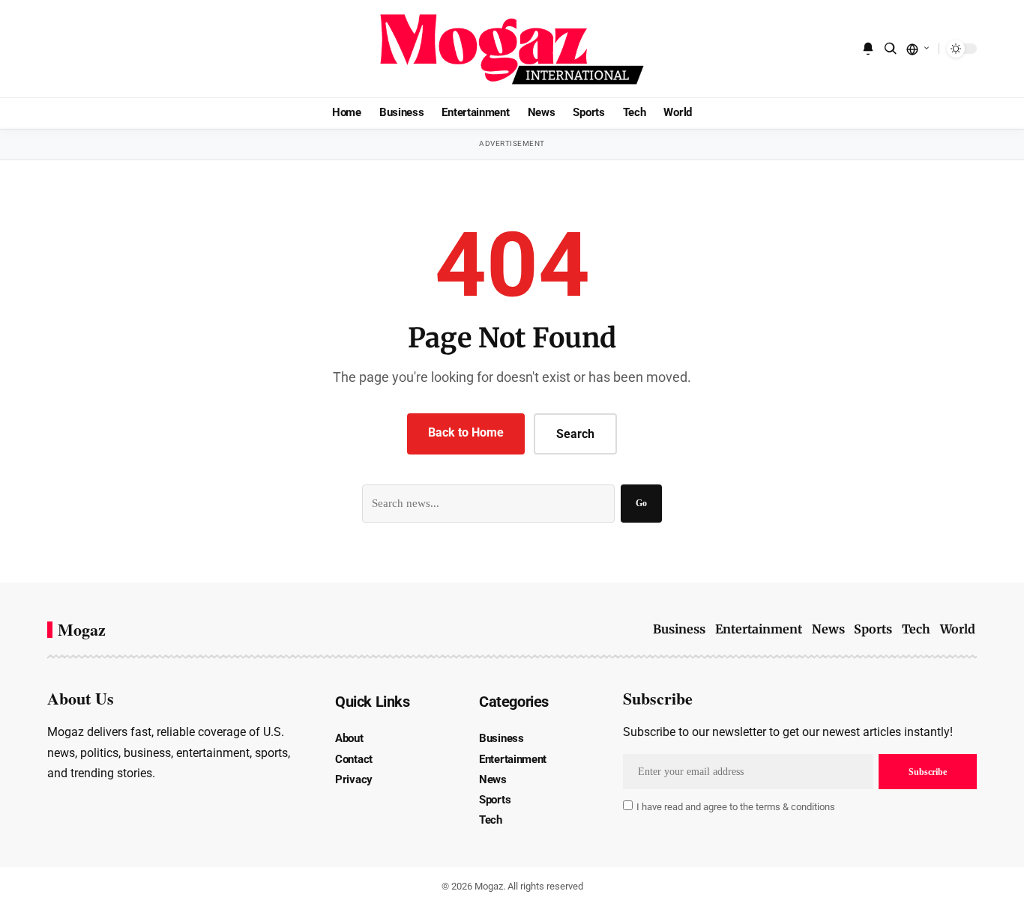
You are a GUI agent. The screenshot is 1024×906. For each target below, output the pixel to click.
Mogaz (82, 629)
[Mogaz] (511, 48)
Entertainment (758, 628)
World (957, 628)
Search (575, 434)
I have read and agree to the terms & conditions (735, 806)
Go (641, 503)
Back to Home (466, 432)
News (828, 628)
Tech (916, 628)
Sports (873, 628)
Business (679, 628)
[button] (890, 48)
